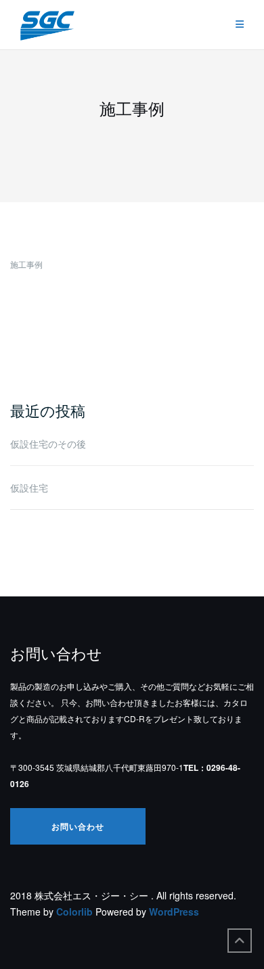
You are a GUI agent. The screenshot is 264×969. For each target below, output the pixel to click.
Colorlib (74, 911)
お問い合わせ (77, 826)
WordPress (174, 911)
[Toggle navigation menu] (240, 25)
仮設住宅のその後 (48, 443)
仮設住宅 (29, 487)
